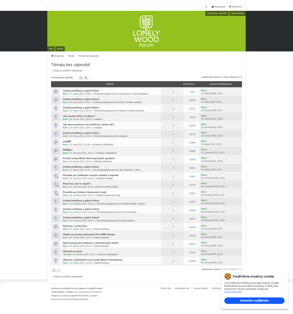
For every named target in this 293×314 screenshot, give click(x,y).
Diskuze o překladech (103, 144)
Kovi (65, 94)
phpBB (67, 141)
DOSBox (68, 149)
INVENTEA (83, 296)
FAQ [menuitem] (51, 49)
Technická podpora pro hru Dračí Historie (115, 220)
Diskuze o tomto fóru (75, 226)
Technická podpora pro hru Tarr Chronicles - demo (117, 170)
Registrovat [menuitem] (220, 7)
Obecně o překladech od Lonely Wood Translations (93, 259)
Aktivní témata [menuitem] (237, 13)
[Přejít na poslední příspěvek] (207, 90)
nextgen (93, 296)
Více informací (233, 292)
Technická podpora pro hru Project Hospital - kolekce (121, 204)
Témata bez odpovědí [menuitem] (217, 13)
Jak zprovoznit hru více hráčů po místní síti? (88, 124)
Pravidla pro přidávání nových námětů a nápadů (91, 175)
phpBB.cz (70, 292)
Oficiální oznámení (103, 161)
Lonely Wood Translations (90, 292)
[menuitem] (59, 299)
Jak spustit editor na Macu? (79, 116)
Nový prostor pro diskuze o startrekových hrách (90, 242)
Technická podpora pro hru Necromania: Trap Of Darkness (121, 94)
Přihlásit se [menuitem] (237, 7)
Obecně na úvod (72, 251)
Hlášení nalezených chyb (108, 195)
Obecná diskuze (101, 229)
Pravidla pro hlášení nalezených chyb (84, 192)
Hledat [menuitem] (60, 49)
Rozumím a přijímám (254, 301)
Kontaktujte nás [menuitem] (182, 288)
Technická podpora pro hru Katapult (110, 136)
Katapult (98, 119)
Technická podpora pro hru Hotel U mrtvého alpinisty (117, 102)
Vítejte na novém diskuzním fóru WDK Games (89, 234)
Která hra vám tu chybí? (77, 183)
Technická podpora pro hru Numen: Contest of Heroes (119, 111)
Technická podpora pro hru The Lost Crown (116, 212)
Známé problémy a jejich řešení (81, 90)
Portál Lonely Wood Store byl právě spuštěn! (89, 158)
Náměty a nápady (105, 178)
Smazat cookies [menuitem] (200, 288)
